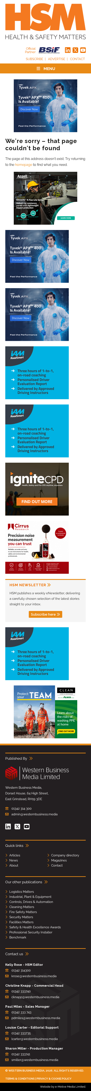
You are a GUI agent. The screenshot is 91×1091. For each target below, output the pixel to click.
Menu (49, 68)
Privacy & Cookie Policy (54, 1078)
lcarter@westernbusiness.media (34, 1039)
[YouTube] (83, 50)
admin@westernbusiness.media (34, 814)
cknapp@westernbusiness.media (35, 997)
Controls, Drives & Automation (31, 902)
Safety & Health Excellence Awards (35, 927)
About (13, 865)
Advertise (56, 59)
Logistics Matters (21, 892)
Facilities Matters (21, 922)
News (13, 860)
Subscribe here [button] (43, 614)
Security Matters (21, 917)
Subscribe (34, 59)
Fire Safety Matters (23, 912)
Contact (77, 59)
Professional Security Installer (30, 932)
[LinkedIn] (67, 50)
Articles (14, 855)
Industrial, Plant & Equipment (30, 897)
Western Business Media (26, 1070)
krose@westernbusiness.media (34, 976)
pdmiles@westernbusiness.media (35, 1018)
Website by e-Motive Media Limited (62, 1086)
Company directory (65, 855)
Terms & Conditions (20, 1078)
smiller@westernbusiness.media (34, 1060)
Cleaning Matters (21, 907)
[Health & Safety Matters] (45, 21)
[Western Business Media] (37, 779)
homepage (23, 165)
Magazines (59, 860)
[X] (75, 50)
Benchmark (17, 937)
